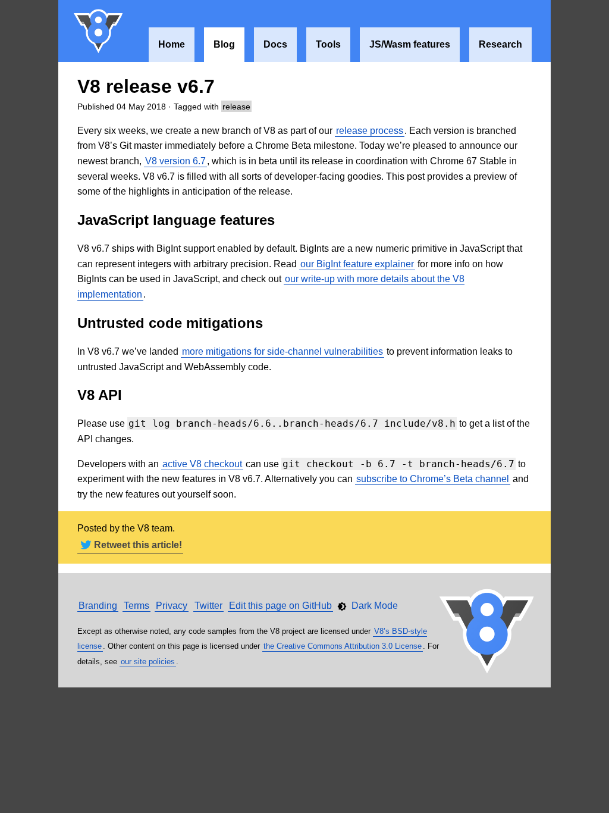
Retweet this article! (138, 545)
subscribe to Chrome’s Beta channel (432, 479)
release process (369, 131)
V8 (99, 31)
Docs (275, 44)
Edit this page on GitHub (280, 606)
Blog (224, 44)
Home (171, 44)
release (236, 106)
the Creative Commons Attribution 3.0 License (342, 646)
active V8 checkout (202, 464)
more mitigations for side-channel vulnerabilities (282, 351)
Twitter (208, 606)
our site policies (148, 661)
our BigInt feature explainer (357, 264)
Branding (98, 606)
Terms (136, 606)
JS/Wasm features (409, 44)
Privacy (171, 606)
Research (500, 44)
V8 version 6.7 (175, 161)
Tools (328, 44)
